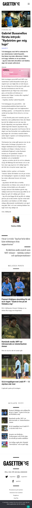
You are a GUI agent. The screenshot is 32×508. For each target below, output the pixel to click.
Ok (28, 506)
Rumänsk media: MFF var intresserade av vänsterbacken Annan (14, 344)
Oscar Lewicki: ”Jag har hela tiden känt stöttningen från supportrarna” (16, 241)
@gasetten (12, 476)
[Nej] (30, 504)
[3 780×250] (16, 77)
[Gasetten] (11, 5)
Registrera (16, 495)
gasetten (18, 481)
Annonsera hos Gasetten (16, 492)
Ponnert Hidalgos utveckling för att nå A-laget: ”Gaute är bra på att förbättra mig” (16, 301)
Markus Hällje (16, 226)
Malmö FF (5, 48)
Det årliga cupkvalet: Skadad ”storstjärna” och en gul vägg (18, 443)
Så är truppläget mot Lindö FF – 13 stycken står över (19, 427)
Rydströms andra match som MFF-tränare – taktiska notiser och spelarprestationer (17, 253)
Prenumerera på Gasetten (16, 490)
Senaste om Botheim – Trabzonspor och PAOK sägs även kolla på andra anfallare (18, 436)
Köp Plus (16, 498)
